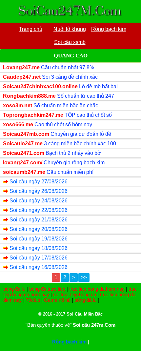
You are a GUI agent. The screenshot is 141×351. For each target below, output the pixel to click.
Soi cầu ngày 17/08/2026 (39, 257)
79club (33, 300)
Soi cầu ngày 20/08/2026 (39, 229)
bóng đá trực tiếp (47, 289)
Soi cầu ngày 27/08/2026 (39, 181)
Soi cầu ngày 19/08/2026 (39, 238)
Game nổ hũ (57, 300)
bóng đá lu (14, 289)
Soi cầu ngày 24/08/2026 (39, 200)
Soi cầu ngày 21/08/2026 (39, 219)
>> (84, 277)
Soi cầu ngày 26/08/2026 (39, 191)
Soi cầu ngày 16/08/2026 (39, 267)
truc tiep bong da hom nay (97, 289)
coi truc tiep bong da (74, 294)
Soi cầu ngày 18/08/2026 (39, 248)
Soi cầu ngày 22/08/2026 (39, 210)
